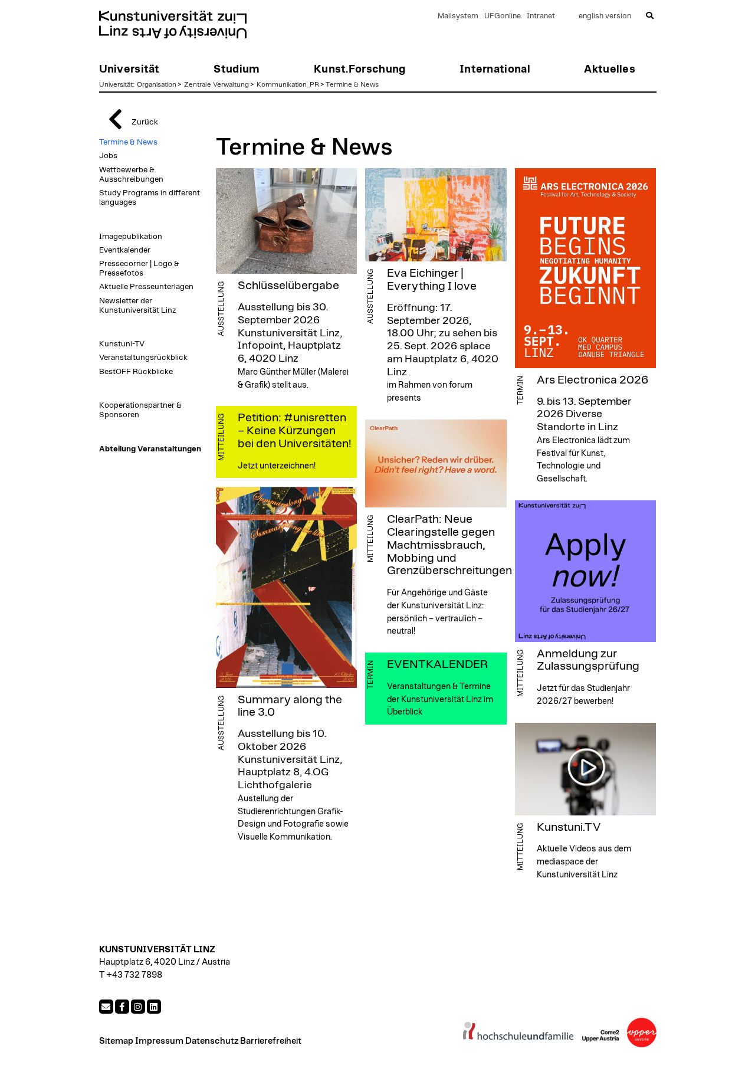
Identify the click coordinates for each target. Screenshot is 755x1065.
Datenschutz (211, 1041)
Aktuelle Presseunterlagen (146, 287)
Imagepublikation (130, 236)
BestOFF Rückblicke (136, 372)
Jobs (108, 156)
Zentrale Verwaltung (216, 84)
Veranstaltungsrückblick (143, 357)
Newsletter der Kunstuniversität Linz (137, 305)
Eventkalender (124, 250)
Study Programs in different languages (149, 198)
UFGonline (502, 16)
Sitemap (116, 1041)
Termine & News (352, 84)
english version (605, 16)
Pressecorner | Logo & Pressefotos (139, 268)
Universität (116, 84)
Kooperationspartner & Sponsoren (140, 410)
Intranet (541, 16)
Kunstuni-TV (122, 344)
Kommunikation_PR (288, 84)
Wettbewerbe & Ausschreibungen (131, 174)
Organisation (156, 84)
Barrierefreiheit (270, 1041)
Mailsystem (458, 16)
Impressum (159, 1041)
